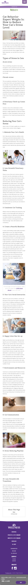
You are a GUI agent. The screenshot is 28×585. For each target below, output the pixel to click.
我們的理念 (14, 531)
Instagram (15, 568)
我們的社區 (14, 541)
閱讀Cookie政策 (6, 581)
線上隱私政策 (14, 553)
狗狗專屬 (14, 559)
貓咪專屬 (14, 560)
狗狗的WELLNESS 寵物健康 (14, 535)
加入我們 (14, 544)
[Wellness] (5, 2)
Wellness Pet (8, 573)
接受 (21, 582)
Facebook (12, 568)
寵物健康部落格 (14, 548)
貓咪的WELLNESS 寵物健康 (14, 538)
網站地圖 (14, 551)
